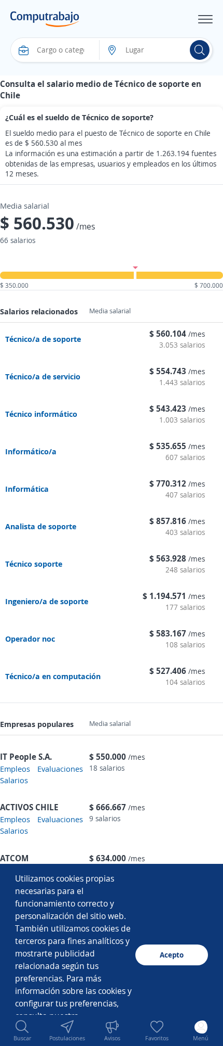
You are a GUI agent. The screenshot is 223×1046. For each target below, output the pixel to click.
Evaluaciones (60, 768)
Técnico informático (41, 414)
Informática (27, 488)
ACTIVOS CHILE (29, 807)
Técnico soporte (33, 563)
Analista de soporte (40, 526)
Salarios (14, 780)
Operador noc (30, 638)
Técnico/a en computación (53, 676)
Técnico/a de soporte (43, 339)
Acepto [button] (172, 955)
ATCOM (14, 858)
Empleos (15, 768)
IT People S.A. (26, 756)
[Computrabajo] (44, 19)
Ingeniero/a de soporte (46, 601)
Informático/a (31, 451)
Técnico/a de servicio (42, 376)
